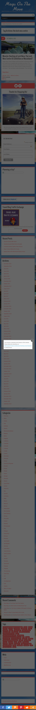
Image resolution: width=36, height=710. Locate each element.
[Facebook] (3, 707)
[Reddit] (27, 707)
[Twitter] (9, 707)
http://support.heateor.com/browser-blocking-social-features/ (18, 345)
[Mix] (15, 707)
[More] (33, 707)
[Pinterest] (21, 707)
